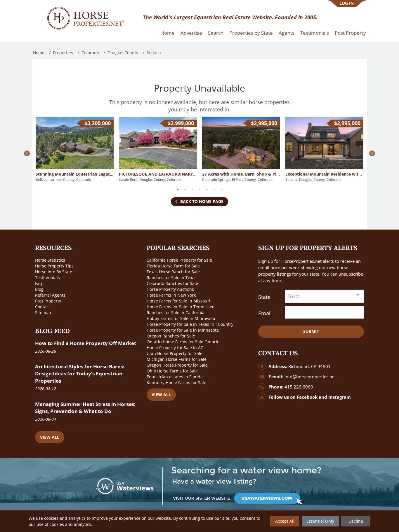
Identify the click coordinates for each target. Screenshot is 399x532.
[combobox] (324, 296)
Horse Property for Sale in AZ (175, 347)
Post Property (350, 32)
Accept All (284, 521)
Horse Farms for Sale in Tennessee (180, 306)
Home (167, 32)
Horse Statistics (50, 260)
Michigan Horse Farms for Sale (177, 359)
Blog (39, 289)
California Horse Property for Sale (179, 260)
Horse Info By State (53, 271)
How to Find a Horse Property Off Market (85, 343)
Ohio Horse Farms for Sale (172, 371)
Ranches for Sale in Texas (172, 277)
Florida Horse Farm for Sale (173, 266)
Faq (38, 283)
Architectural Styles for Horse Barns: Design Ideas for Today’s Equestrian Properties (79, 373)
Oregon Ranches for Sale (171, 336)
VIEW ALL (49, 437)
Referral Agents (50, 295)
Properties (63, 52)
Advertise (191, 32)
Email (265, 313)
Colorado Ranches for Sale (172, 283)
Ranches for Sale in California (175, 312)
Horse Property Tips (54, 266)
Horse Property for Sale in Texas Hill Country (190, 324)
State (264, 296)
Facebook (307, 397)
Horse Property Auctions (170, 289)
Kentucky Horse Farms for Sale (176, 382)
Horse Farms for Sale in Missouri (178, 301)
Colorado (90, 52)
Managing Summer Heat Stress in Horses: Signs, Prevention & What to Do (85, 407)
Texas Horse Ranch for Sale (173, 271)
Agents (286, 32)
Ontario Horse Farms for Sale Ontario (183, 341)
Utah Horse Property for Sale (174, 353)
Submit (311, 331)
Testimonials (314, 32)
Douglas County (122, 52)
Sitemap (43, 312)
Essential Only (320, 521)
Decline (355, 521)
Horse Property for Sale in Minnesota (183, 330)
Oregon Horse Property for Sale (177, 365)
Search (215, 32)
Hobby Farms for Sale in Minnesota (181, 318)
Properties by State (251, 32)
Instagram (339, 397)
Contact (42, 306)
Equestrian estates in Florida (175, 376)
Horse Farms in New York (171, 295)
